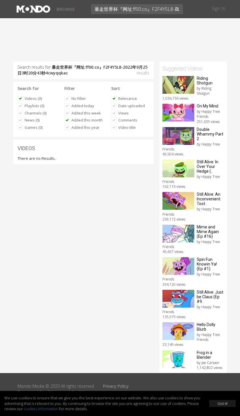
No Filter (78, 98)
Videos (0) (33, 98)
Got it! (222, 403)
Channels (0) (36, 113)
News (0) (32, 120)
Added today (82, 105)
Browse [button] (66, 9)
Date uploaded (131, 105)
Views (123, 113)
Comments (127, 120)
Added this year (85, 127)
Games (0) (33, 127)
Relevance (127, 98)
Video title (127, 127)
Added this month (87, 120)
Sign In (218, 8)
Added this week (86, 113)
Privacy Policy (115, 386)
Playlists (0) (34, 105)
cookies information (41, 408)
